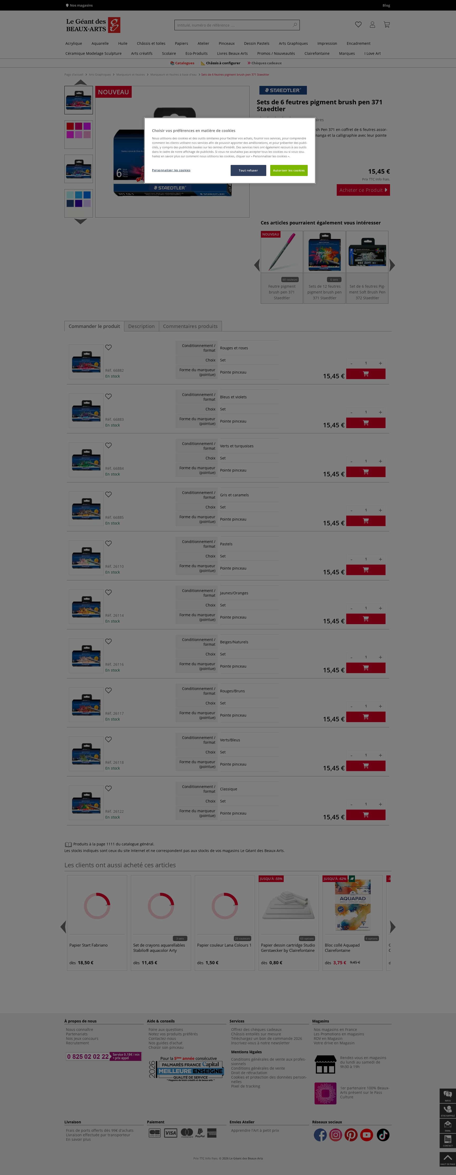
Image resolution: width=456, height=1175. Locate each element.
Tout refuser (248, 170)
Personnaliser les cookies (171, 170)
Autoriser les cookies (289, 170)
